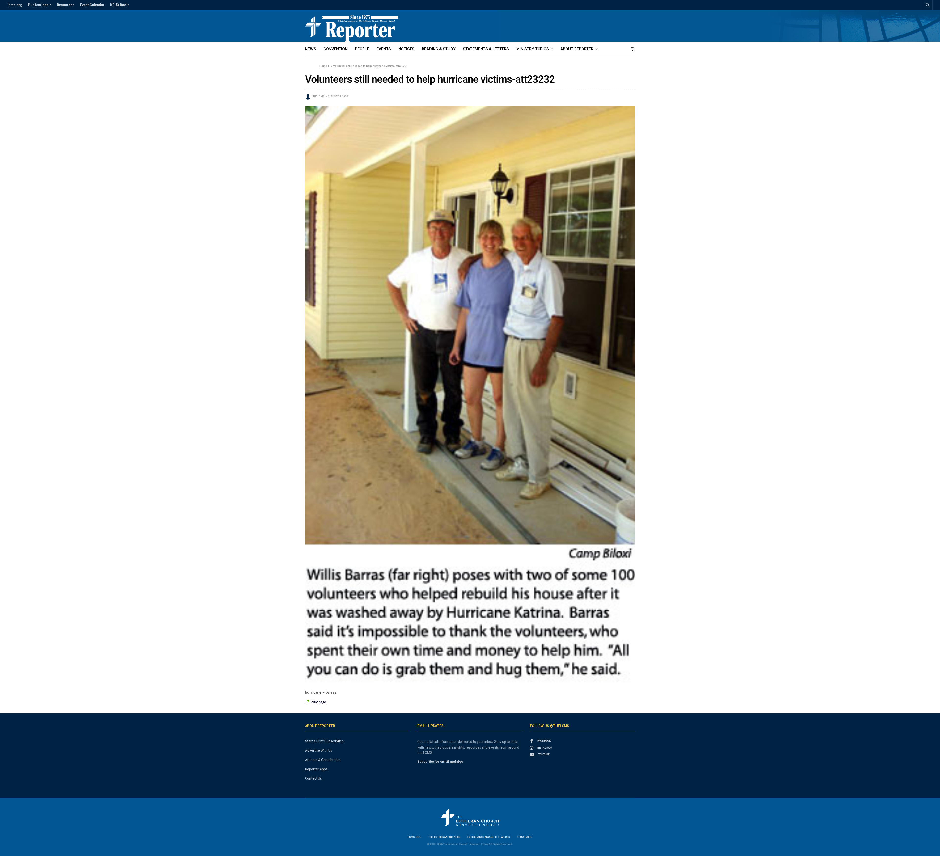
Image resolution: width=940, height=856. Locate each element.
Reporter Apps (316, 769)
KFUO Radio (119, 5)
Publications (38, 5)
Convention (335, 49)
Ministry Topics (532, 49)
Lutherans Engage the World (488, 837)
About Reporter (576, 49)
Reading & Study (439, 49)
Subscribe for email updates (440, 761)
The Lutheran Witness (444, 837)
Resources (65, 5)
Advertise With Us (318, 750)
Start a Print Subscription (324, 741)
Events (383, 49)
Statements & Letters (486, 49)
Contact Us (313, 778)
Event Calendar (92, 5)
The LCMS (319, 96)
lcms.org (14, 5)
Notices (406, 49)
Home (323, 66)
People (362, 49)
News (310, 49)
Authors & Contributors (323, 760)
